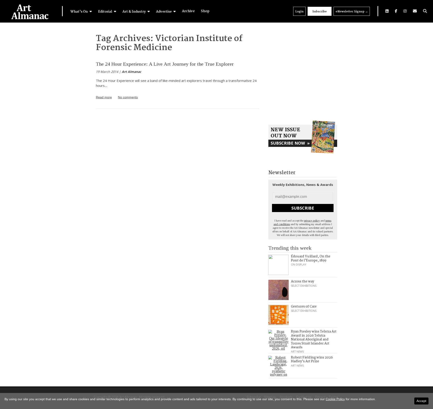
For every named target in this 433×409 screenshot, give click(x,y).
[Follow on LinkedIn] (387, 11)
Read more (104, 97)
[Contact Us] (415, 11)
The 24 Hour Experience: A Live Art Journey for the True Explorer (165, 64)
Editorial (105, 11)
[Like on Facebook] (396, 11)
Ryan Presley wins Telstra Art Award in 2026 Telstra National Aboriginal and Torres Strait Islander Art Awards (313, 339)
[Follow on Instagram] (405, 11)
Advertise (164, 11)
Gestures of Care (304, 306)
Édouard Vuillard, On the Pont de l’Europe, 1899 (310, 258)
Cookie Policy (335, 399)
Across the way (302, 281)
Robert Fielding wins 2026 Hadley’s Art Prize (312, 359)
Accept (421, 401)
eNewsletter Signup (352, 11)
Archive (188, 11)
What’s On (79, 11)
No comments (128, 97)
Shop (205, 11)
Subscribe (319, 11)
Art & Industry (134, 11)
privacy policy (312, 220)
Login (299, 11)
